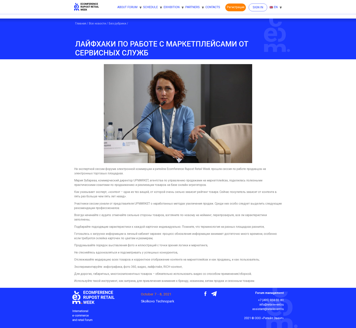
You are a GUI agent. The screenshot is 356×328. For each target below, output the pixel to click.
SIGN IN (258, 7)
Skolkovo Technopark (157, 301)
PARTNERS (192, 7)
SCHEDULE (150, 7)
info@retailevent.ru (271, 304)
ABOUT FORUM (127, 7)
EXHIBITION (171, 7)
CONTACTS (212, 7)
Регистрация (235, 7)
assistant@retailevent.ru (268, 309)
